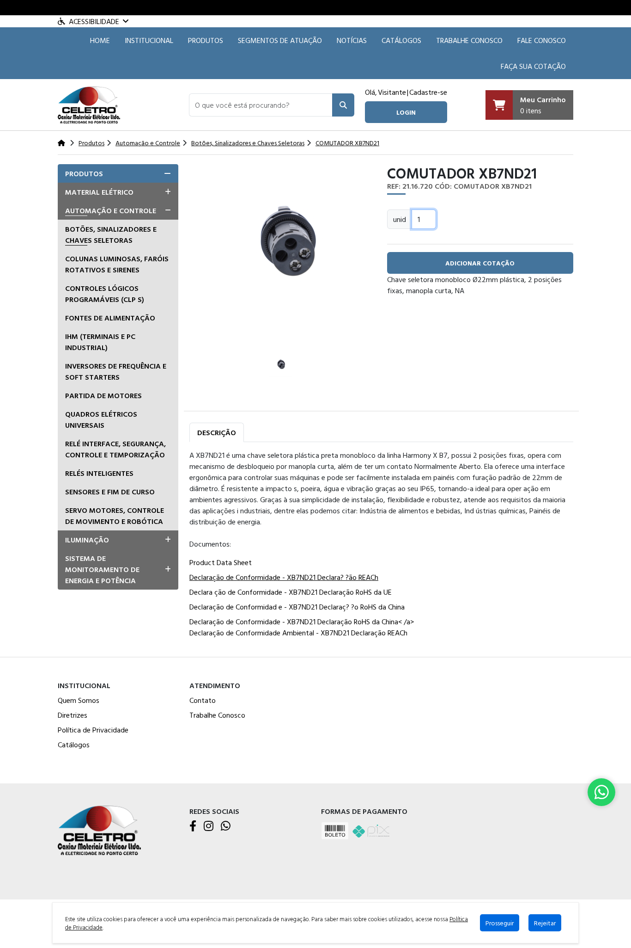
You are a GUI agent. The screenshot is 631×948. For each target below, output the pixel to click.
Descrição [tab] (216, 432)
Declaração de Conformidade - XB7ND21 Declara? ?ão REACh (283, 577)
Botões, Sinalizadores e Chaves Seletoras (111, 234)
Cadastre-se (428, 92)
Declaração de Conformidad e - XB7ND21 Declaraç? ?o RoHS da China (297, 606)
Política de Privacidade (93, 729)
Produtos (205, 40)
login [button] (406, 112)
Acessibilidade (94, 21)
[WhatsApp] (226, 826)
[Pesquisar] (343, 105)
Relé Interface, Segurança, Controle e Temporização (115, 449)
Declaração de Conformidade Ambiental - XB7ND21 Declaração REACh (298, 632)
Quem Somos (78, 700)
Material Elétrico (99, 191)
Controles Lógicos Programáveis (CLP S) (104, 294)
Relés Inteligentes (99, 473)
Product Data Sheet (220, 562)
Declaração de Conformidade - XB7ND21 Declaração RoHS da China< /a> (301, 621)
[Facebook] (192, 826)
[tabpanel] (381, 545)
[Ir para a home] (99, 829)
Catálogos (401, 40)
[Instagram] (208, 826)
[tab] (118, 173)
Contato (202, 700)
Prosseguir (499, 923)
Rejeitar (545, 923)
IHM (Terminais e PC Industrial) (100, 342)
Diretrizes (72, 714)
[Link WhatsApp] (601, 792)
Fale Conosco (541, 40)
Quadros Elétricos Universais (101, 419)
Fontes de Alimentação (110, 317)
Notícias (352, 40)
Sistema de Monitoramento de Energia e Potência (102, 569)
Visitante (392, 92)
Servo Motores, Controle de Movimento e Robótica (114, 516)
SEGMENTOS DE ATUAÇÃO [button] (280, 40)
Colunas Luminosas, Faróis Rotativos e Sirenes (117, 264)
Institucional (149, 40)
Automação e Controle (110, 210)
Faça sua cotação (533, 66)
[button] (261, 105)
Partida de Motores (103, 395)
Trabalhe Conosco (469, 40)
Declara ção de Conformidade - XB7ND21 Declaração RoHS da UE (290, 591)
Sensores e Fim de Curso (110, 491)
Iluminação (87, 539)
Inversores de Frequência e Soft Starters (115, 371)
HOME (100, 40)
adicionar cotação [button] (480, 263)
